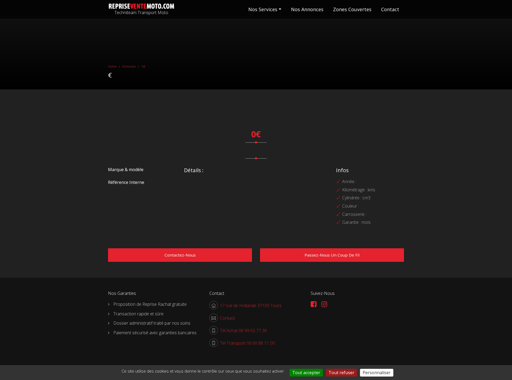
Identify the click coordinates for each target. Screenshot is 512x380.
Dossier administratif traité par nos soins (151, 323)
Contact (390, 9)
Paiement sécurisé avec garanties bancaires (155, 333)
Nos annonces (307, 9)
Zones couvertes (352, 9)
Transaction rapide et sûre (138, 314)
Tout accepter (306, 372)
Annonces (129, 66)
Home (112, 66)
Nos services (262, 9)
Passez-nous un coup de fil (332, 255)
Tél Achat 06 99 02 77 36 (243, 330)
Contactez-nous (180, 255)
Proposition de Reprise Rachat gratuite (150, 304)
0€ (143, 66)
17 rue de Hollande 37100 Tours (251, 305)
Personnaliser (377, 372)
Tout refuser (341, 372)
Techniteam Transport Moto (141, 12)
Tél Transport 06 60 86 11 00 (247, 343)
